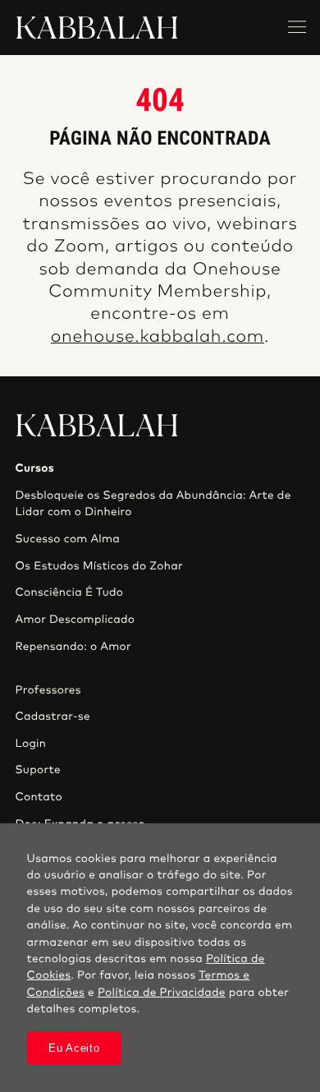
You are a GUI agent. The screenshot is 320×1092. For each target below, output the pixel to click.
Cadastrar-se (52, 716)
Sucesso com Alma (67, 539)
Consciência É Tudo (69, 592)
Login (30, 743)
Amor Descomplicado (75, 619)
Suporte (38, 770)
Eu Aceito (73, 1048)
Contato (38, 797)
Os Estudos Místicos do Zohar (99, 566)
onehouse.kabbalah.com (157, 337)
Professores (47, 690)
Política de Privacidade (162, 992)
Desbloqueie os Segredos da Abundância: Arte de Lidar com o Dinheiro (152, 504)
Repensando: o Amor (73, 646)
